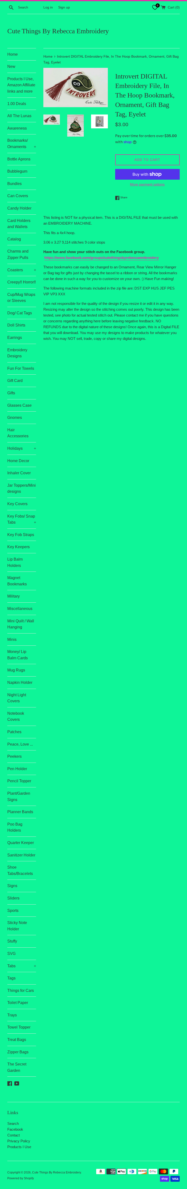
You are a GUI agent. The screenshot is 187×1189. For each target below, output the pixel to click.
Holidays (21, 448)
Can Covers (17, 196)
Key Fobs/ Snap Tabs (21, 519)
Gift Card (15, 381)
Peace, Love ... (20, 744)
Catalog (14, 239)
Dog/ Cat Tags (19, 313)
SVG (11, 953)
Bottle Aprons (18, 159)
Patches (14, 732)
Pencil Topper (19, 781)
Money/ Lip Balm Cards (17, 655)
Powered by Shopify (20, 1178)
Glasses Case (19, 405)
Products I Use (19, 1147)
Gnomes (14, 417)
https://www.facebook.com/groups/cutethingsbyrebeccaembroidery (101, 257)
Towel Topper (18, 1027)
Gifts (11, 393)
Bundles (14, 184)
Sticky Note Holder (17, 926)
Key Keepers (18, 547)
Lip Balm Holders (15, 562)
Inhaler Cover (19, 473)
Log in (48, 7)
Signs (12, 886)
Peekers (14, 756)
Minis (12, 639)
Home (12, 54)
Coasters (21, 270)
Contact (13, 1135)
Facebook (15, 1129)
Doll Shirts (16, 325)
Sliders (13, 898)
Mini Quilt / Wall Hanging (20, 624)
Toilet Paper (17, 1003)
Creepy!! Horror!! (21, 282)
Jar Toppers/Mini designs (21, 488)
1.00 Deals (16, 104)
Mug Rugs (16, 670)
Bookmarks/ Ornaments (21, 143)
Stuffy (12, 941)
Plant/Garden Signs (18, 796)
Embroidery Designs (17, 353)
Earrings (14, 337)
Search (13, 1123)
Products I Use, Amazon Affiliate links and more (21, 85)
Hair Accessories (17, 433)
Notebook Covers (15, 716)
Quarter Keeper (20, 843)
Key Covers (17, 504)
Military (13, 596)
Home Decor (18, 461)
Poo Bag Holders (14, 827)
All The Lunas (19, 116)
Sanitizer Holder (21, 855)
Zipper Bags (17, 1052)
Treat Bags (16, 1040)
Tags (11, 978)
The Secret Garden (16, 1067)
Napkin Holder (19, 682)
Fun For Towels (20, 368)
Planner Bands (20, 812)
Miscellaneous (19, 609)
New (11, 66)
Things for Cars (20, 990)
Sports (13, 910)
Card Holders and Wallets (18, 224)
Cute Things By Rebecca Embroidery (58, 31)
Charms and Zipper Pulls (17, 254)
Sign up (64, 7)
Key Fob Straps (20, 535)
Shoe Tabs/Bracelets (20, 870)
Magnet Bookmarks (17, 581)
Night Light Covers (16, 698)
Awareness (17, 128)
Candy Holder (19, 208)
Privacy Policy (18, 1141)
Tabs (21, 966)
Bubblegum (17, 171)
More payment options (147, 184)
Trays (12, 1015)
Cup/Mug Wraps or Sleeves (21, 297)
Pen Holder (17, 769)
